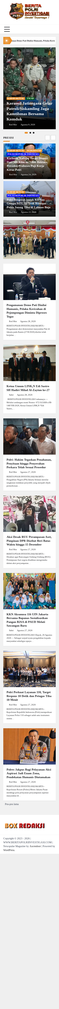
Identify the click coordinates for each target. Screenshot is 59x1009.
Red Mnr (13, 125)
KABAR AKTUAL (15, 98)
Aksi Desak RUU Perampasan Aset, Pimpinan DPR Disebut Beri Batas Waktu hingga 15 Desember (29, 540)
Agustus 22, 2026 (28, 212)
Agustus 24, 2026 (28, 174)
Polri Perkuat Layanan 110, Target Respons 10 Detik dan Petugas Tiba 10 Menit (29, 696)
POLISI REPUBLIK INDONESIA (23, 154)
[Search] (52, 29)
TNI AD (30, 98)
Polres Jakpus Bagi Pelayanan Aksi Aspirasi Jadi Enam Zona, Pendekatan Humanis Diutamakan (29, 773)
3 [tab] (33, 133)
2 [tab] (30, 133)
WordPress (8, 850)
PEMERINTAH (34, 150)
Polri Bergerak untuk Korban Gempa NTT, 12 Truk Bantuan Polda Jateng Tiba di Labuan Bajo (28, 203)
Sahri (11, 395)
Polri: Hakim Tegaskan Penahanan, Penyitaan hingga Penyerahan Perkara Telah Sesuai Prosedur (29, 463)
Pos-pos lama (12, 804)
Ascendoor (35, 846)
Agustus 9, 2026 (28, 125)
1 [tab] (26, 133)
